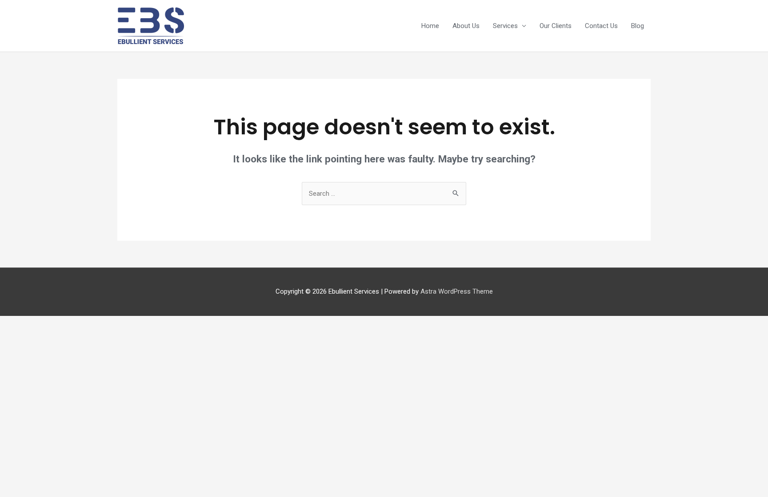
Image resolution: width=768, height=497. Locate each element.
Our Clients (556, 26)
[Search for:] (384, 194)
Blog (637, 26)
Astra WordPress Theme (456, 291)
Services (505, 26)
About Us (466, 26)
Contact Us (601, 26)
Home (430, 26)
